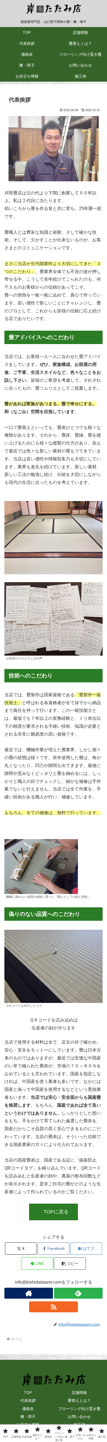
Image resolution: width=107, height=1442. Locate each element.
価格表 (28, 1409)
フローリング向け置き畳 (79, 1409)
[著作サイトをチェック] (28, 1293)
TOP (28, 1392)
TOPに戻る (56, 1212)
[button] (70, 1263)
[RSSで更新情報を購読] (53, 1306)
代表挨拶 (28, 1400)
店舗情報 (79, 1392)
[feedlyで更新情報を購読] (78, 1293)
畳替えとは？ (79, 1400)
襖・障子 (28, 1416)
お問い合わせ (79, 1416)
